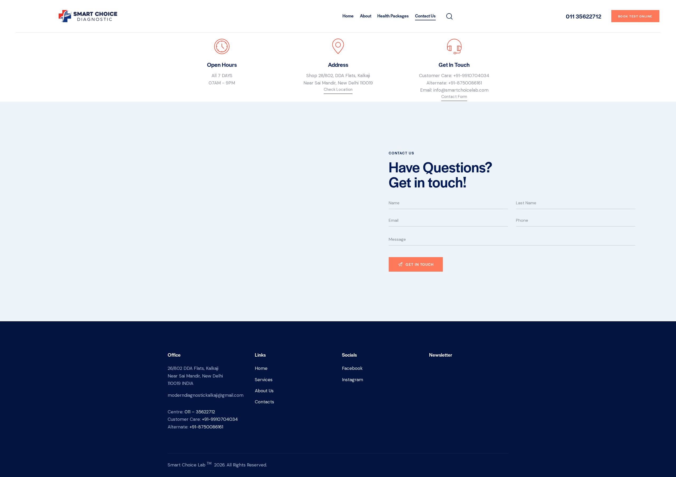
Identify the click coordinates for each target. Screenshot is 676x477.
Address (338, 64)
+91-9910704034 (471, 75)
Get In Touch (454, 64)
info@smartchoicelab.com (461, 90)
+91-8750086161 (465, 83)
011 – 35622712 (200, 412)
